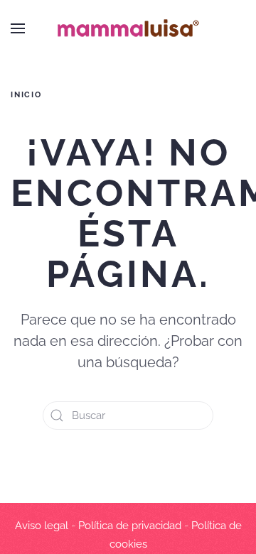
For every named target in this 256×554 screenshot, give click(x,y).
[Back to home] (128, 28)
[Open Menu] (18, 28)
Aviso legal (41, 525)
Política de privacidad (129, 525)
